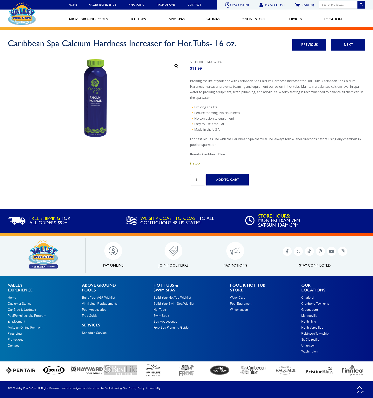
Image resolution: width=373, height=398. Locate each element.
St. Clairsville (310, 339)
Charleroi (307, 298)
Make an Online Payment (25, 327)
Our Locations (313, 287)
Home (73, 4)
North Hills (308, 322)
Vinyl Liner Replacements (100, 303)
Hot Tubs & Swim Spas (165, 287)
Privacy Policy (136, 388)
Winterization (239, 309)
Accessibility (153, 388)
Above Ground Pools (99, 287)
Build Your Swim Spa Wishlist (173, 303)
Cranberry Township (315, 304)
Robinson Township (315, 334)
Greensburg (309, 310)
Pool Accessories (94, 309)
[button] (176, 65)
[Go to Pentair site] (20, 370)
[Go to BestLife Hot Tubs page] (120, 370)
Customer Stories (19, 303)
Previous (309, 44)
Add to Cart (227, 180)
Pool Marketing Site (116, 388)
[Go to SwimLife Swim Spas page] (153, 370)
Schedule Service (94, 333)
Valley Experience (102, 4)
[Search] (361, 5)
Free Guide (90, 316)
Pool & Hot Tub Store (247, 287)
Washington (309, 352)
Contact (194, 4)
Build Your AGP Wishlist (98, 297)
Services (91, 325)
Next (348, 44)
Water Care (237, 297)
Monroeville (309, 316)
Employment (16, 321)
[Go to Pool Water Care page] (186, 370)
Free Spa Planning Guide (171, 327)
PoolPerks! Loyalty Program (27, 316)
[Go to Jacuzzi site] (54, 370)
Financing (136, 4)
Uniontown (308, 346)
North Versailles (312, 328)
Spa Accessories (165, 321)
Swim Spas (161, 316)
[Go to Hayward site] (87, 370)
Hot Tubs (159, 309)
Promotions (166, 4)
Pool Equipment (241, 303)
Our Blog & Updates (22, 309)
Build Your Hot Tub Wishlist (172, 297)
